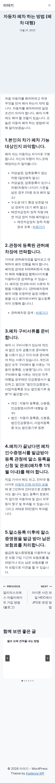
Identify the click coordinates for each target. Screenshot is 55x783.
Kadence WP (35, 773)
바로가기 (39, 227)
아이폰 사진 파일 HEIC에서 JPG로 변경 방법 (42, 597)
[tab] (22, 680)
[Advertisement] (27, 66)
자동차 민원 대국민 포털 (31, 484)
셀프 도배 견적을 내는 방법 (23, 641)
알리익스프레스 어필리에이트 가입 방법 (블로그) (12, 597)
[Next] (47, 658)
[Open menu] (49, 5)
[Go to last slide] (7, 658)
